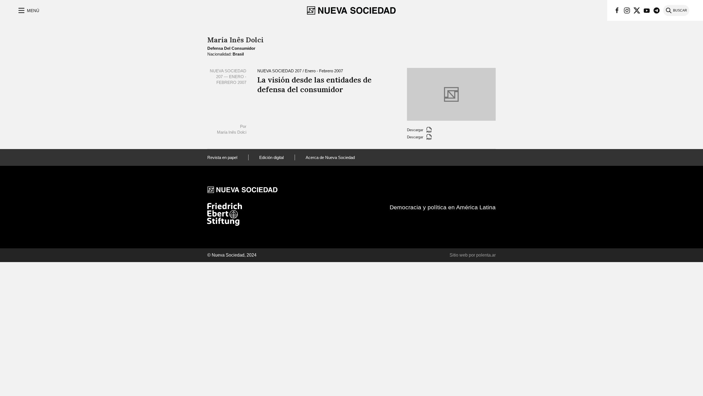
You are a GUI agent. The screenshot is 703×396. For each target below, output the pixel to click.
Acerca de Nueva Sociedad (330, 157)
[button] (28, 10)
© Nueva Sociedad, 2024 (231, 255)
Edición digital (271, 157)
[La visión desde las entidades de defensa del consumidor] (451, 94)
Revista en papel (222, 157)
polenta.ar (486, 255)
